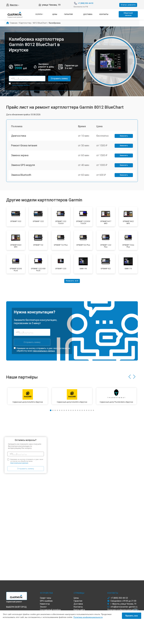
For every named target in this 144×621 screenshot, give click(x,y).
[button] (129, 377)
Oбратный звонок (128, 14)
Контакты (103, 14)
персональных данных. (21, 85)
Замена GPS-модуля (23, 165)
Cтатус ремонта (128, 5)
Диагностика (18, 135)
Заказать (124, 136)
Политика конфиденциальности (88, 617)
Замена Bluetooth (21, 174)
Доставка (87, 14)
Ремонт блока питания (24, 145)
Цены (54, 14)
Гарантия (68, 14)
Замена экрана (19, 155)
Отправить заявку (59, 78)
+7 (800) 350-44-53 (85, 3)
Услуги (38, 14)
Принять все (131, 616)
